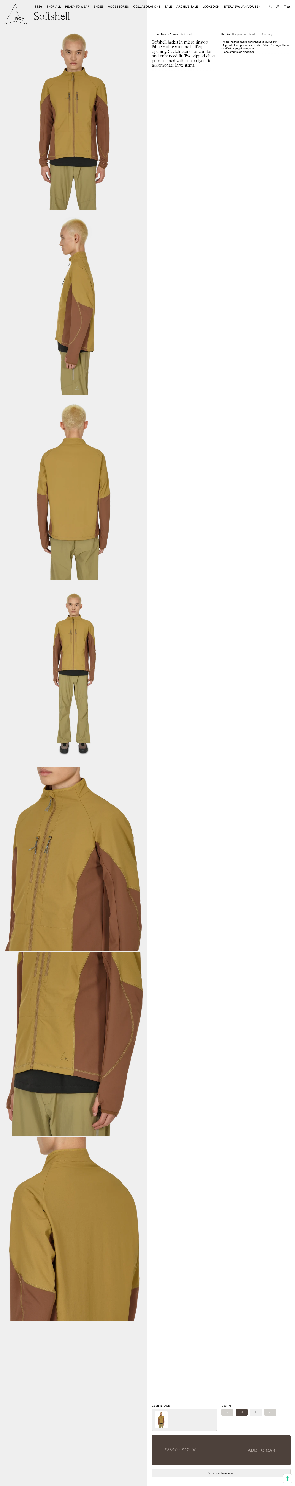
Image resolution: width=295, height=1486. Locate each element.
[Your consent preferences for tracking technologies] (287, 1478)
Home (155, 34)
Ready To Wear (170, 34)
